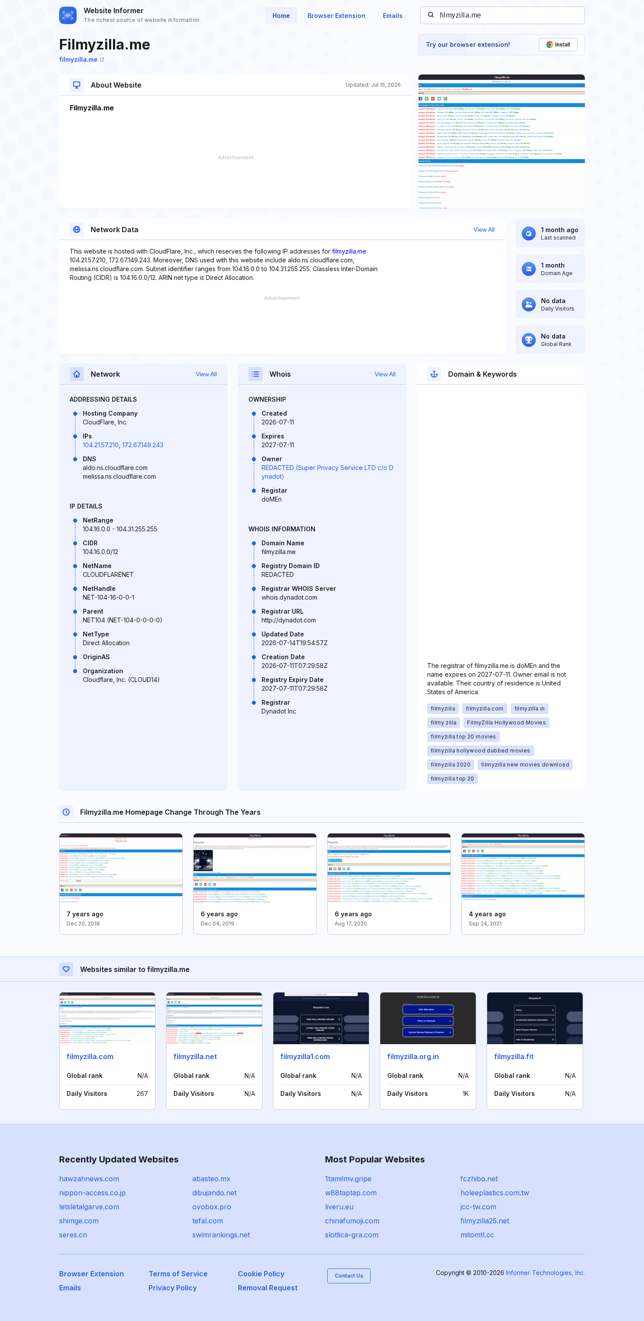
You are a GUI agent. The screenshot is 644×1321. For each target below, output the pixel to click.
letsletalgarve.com (89, 1206)
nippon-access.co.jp (92, 1192)
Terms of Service (178, 1273)
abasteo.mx (211, 1178)
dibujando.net (214, 1192)
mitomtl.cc (477, 1234)
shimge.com (79, 1220)
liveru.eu (339, 1206)
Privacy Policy (173, 1287)
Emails (393, 15)
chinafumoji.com (352, 1220)
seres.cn (73, 1234)
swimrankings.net (221, 1234)
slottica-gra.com (352, 1234)
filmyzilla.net (195, 1056)
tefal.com (207, 1220)
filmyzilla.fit (514, 1056)
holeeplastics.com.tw (494, 1192)
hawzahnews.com (89, 1178)
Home (281, 15)
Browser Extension (336, 15)
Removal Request (267, 1287)
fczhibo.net (479, 1178)
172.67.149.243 (142, 445)
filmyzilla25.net (484, 1220)
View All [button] (484, 229)
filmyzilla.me (78, 59)
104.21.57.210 (101, 445)
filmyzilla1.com (305, 1056)
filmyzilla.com (90, 1056)
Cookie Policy (261, 1273)
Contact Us (349, 1275)
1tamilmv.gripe (348, 1178)
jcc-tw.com (478, 1206)
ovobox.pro (211, 1206)
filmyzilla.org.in (413, 1056)
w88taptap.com (351, 1192)
